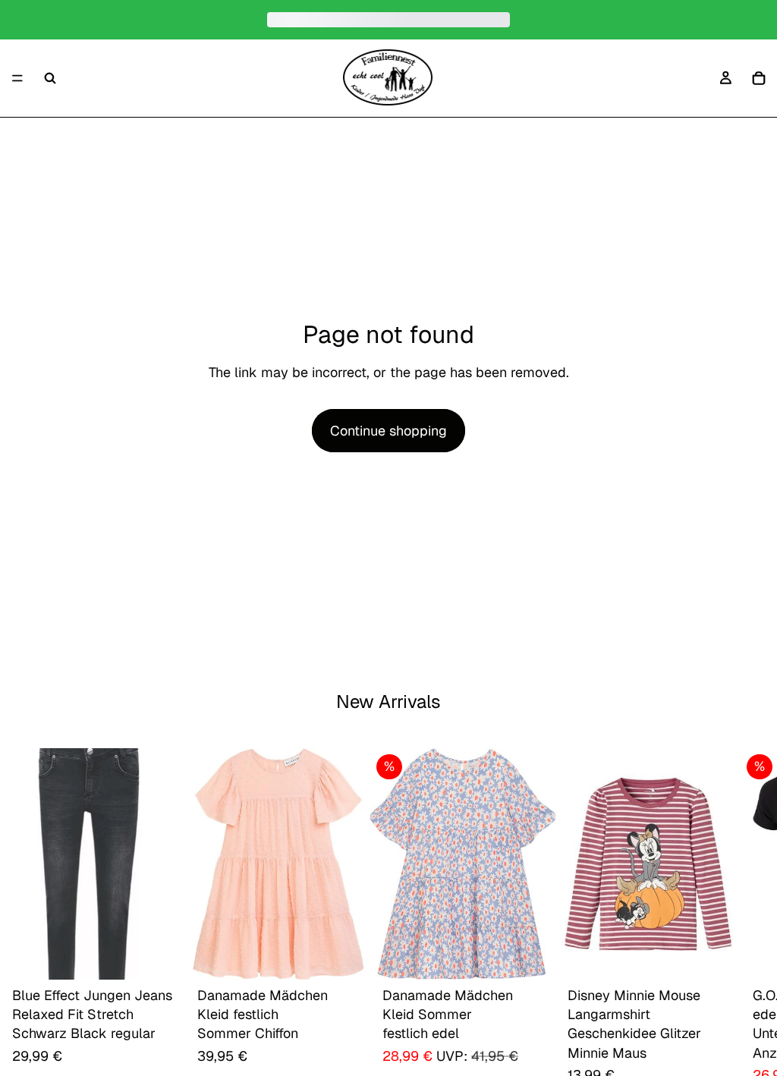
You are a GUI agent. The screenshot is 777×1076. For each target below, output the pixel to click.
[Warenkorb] (758, 78)
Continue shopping (388, 430)
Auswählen (174, 956)
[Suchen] (50, 78)
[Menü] (17, 78)
